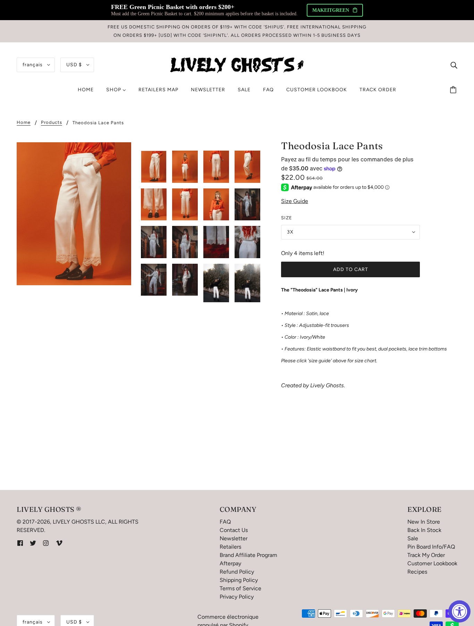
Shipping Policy (239, 580)
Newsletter (233, 538)
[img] (454, 65)
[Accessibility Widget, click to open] (459, 611)
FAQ (225, 521)
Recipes (417, 571)
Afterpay (230, 563)
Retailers (230, 546)
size (286, 217)
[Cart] (454, 90)
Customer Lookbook (432, 563)
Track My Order (426, 555)
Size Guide (294, 201)
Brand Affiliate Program (248, 555)
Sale (412, 538)
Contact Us (234, 530)
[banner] (237, 64)
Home (24, 122)
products (51, 122)
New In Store (423, 521)
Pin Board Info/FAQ (431, 546)
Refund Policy (237, 571)
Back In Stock (424, 530)
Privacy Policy (237, 596)
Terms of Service (240, 588)
